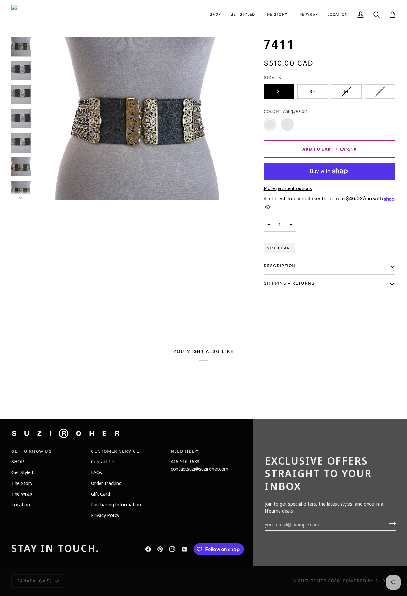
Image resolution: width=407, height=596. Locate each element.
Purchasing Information (116, 504)
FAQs (96, 472)
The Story (21, 483)
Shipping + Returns (289, 283)
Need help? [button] (185, 451)
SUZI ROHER (312, 581)
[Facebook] (148, 549)
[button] (215, 14)
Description (280, 266)
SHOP (17, 461)
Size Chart (279, 247)
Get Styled (22, 472)
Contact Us (103, 461)
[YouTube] (184, 549)
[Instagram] (172, 549)
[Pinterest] (160, 549)
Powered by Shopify (369, 581)
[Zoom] (45, 188)
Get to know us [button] (31, 451)
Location (20, 504)
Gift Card (100, 494)
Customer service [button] (115, 451)
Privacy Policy (105, 515)
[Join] (390, 523)
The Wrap (21, 494)
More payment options (288, 188)
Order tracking (106, 483)
